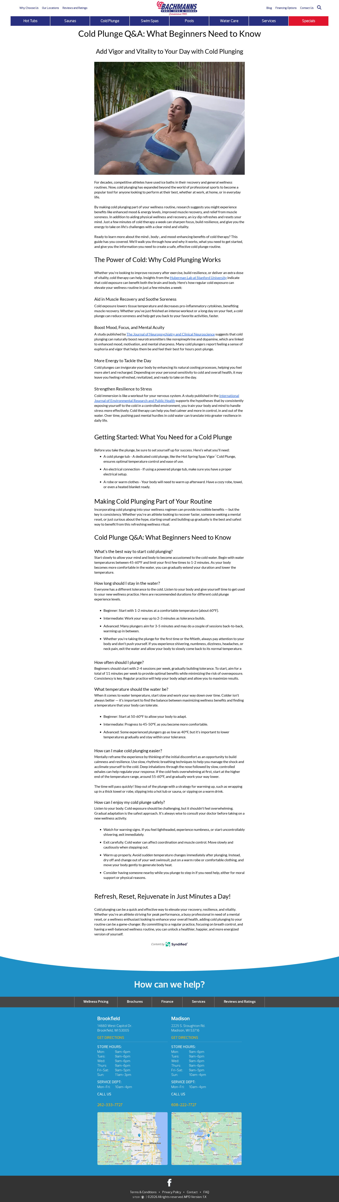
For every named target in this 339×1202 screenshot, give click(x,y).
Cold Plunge (110, 21)
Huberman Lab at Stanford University (198, 277)
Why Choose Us (28, 8)
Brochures (135, 1001)
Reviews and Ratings (75, 8)
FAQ (206, 1192)
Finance (167, 1001)
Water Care (229, 21)
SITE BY (137, 1197)
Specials (308, 21)
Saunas (70, 21)
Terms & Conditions (143, 1192)
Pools (189, 21)
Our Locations (50, 8)
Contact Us (307, 8)
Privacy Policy (171, 1192)
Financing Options (286, 8)
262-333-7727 (110, 1104)
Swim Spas (150, 21)
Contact (192, 1192)
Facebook (170, 1182)
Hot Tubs (30, 21)
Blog (269, 8)
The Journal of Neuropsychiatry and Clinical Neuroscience (171, 334)
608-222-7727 (183, 1104)
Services (269, 21)
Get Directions (110, 1037)
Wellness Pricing (95, 1001)
